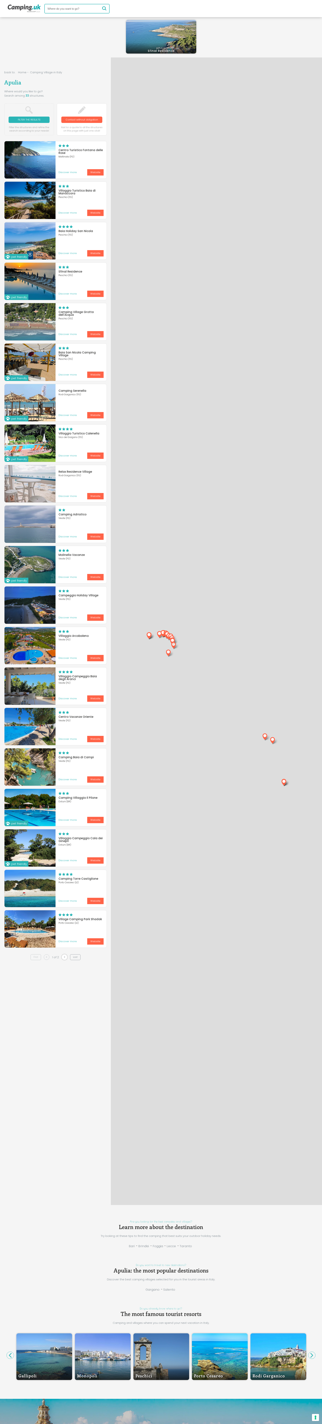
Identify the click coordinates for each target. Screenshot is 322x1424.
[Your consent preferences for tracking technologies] (315, 1417)
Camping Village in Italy (46, 72)
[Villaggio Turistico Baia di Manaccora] (30, 200)
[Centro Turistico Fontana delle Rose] (30, 160)
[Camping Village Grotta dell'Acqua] (30, 321)
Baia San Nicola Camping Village (77, 353)
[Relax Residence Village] (30, 483)
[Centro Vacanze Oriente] (30, 726)
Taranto (186, 1246)
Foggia (158, 1246)
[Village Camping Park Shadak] (30, 929)
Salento (169, 1289)
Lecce (171, 1246)
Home (22, 72)
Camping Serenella (72, 391)
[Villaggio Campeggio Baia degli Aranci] (30, 686)
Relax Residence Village (75, 472)
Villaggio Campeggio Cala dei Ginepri (81, 839)
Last (75, 957)
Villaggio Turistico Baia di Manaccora (77, 192)
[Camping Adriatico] (30, 524)
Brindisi (143, 1246)
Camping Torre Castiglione (78, 879)
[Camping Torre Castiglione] (30, 888)
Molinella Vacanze (72, 555)
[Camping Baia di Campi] (30, 767)
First (36, 957)
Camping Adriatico (72, 514)
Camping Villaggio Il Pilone (78, 798)
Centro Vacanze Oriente (76, 717)
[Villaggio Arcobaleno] (30, 645)
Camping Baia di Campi (76, 757)
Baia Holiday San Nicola (76, 231)
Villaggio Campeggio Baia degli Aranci (78, 677)
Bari (132, 1246)
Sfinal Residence (70, 271)
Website (95, 172)
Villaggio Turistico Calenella (79, 433)
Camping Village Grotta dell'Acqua (76, 313)
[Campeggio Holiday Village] (30, 605)
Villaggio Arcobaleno (74, 636)
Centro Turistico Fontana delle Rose (81, 151)
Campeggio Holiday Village (78, 595)
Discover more (68, 172)
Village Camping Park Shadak (80, 919)
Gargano (153, 1289)
